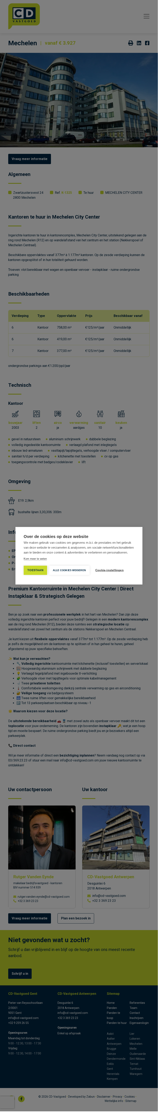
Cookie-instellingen (109, 570)
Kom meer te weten (35, 558)
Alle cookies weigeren (69, 570)
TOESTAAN (35, 570)
